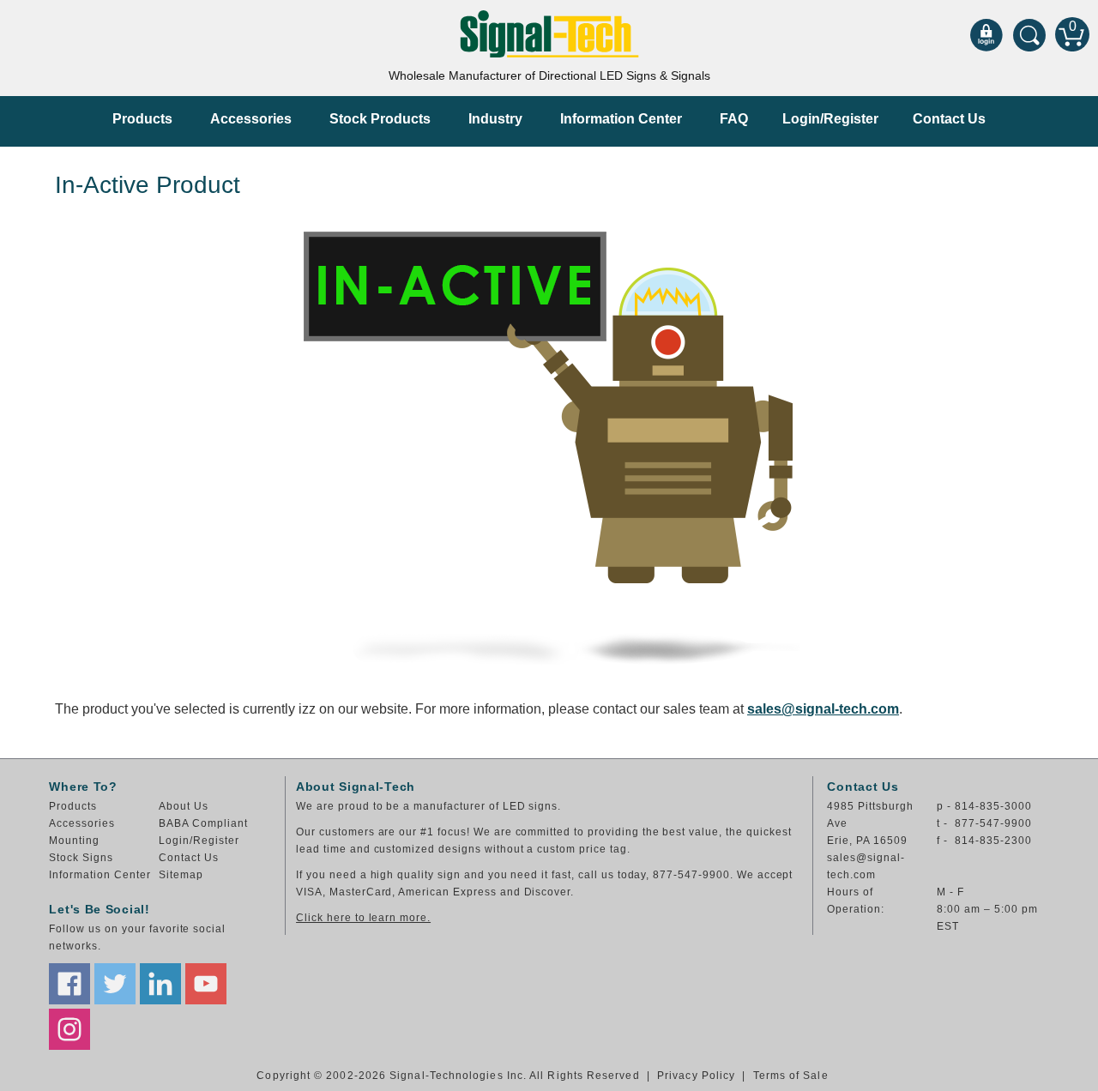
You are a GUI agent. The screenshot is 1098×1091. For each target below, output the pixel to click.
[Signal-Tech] (549, 33)
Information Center (621, 119)
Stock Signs (81, 858)
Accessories (251, 119)
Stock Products (380, 119)
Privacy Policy (696, 1076)
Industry (495, 119)
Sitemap (181, 875)
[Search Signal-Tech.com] (1029, 34)
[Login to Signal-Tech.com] (986, 34)
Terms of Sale (791, 1076)
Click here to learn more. (363, 918)
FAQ (734, 119)
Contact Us (949, 119)
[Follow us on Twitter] (115, 983)
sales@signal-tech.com (823, 709)
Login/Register (830, 119)
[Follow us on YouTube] (205, 983)
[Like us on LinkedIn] (160, 983)
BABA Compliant (203, 823)
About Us (183, 806)
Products (142, 119)
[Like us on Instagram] (69, 1029)
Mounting (74, 841)
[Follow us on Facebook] (69, 983)
